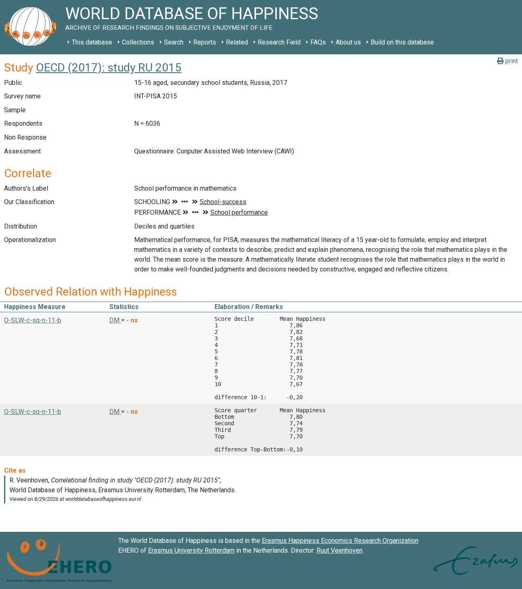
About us (348, 42)
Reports (204, 42)
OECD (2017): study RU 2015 (108, 67)
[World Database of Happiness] (32, 27)
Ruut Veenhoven (339, 550)
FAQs (318, 42)
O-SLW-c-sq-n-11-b (32, 320)
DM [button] (115, 320)
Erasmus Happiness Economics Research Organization (340, 541)
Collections (138, 42)
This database (92, 42)
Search (174, 42)
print (511, 61)
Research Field (279, 42)
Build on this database (402, 42)
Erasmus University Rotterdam (191, 550)
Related (237, 42)
